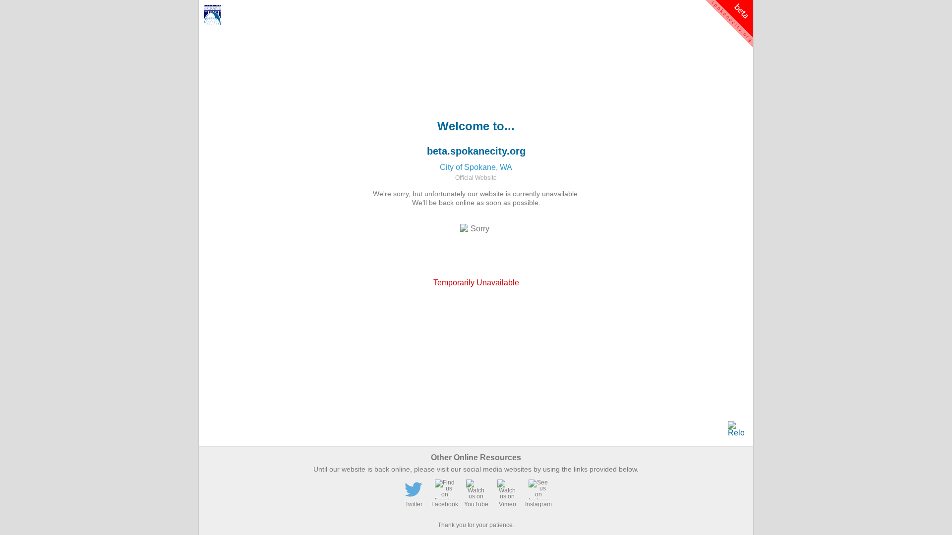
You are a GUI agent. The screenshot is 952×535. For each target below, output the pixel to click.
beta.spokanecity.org (476, 151)
